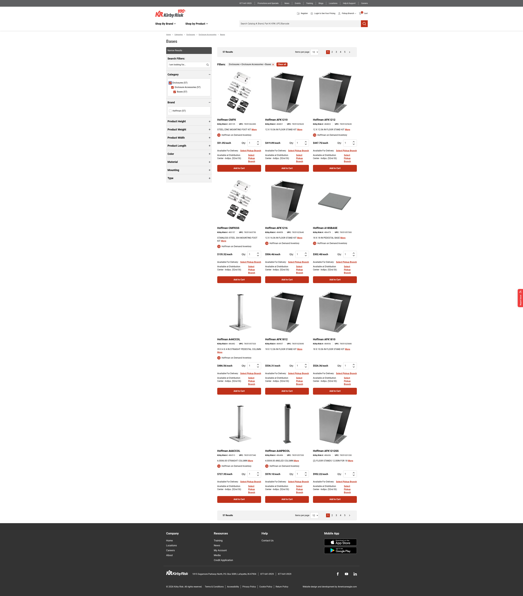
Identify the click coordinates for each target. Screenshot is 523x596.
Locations (333, 3)
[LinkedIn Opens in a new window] (355, 574)
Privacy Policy (249, 586)
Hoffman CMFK (226, 119)
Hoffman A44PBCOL (277, 450)
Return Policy (282, 586)
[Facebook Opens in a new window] (337, 574)
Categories (178, 34)
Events (298, 3)
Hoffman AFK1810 (324, 339)
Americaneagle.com (347, 586)
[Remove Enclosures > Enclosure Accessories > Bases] (273, 64)
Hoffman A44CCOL (228, 339)
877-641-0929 (246, 3)
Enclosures (190, 34)
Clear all (282, 64)
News (287, 3)
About (169, 555)
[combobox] (300, 23)
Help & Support (349, 3)
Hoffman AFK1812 (276, 339)
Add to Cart (239, 168)
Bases (222, 34)
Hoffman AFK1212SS (326, 450)
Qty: (244, 142)
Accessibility (233, 586)
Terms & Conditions (214, 586)
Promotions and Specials (268, 3)
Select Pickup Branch (250, 150)
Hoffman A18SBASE (325, 228)
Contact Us (267, 540)
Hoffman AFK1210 (276, 119)
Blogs (321, 3)
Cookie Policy (265, 586)
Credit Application (223, 560)
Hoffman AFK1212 (324, 119)
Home (168, 34)
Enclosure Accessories (207, 34)
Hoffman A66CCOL (228, 450)
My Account (220, 550)
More (254, 129)
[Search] (364, 23)
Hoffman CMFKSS (228, 228)
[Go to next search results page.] (349, 52)
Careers (364, 3)
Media (217, 555)
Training (309, 3)
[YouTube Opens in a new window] (346, 574)
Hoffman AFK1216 (276, 228)
